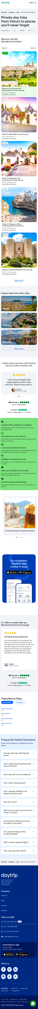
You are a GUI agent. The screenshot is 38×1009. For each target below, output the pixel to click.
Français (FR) (4, 990)
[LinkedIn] (15, 969)
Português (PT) (15, 990)
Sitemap (4, 910)
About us (4, 895)
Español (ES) (14, 988)
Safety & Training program (8, 1001)
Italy (18, 12)
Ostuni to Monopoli (7, 718)
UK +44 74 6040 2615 (11, 931)
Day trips (4, 12)
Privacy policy (23, 999)
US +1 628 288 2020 (10, 926)
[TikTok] (9, 976)
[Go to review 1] (15, 396)
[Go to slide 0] (16, 537)
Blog (2, 900)
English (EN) (4, 988)
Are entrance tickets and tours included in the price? (17, 822)
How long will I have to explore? (17, 774)
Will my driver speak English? (16, 842)
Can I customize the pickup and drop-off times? (17, 765)
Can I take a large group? (15, 783)
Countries (12, 12)
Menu (32, 2)
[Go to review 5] (22, 396)
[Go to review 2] (17, 396)
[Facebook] (3, 969)
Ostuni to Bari (5, 713)
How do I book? (10, 802)
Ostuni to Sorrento (7, 708)
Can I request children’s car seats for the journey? (15, 792)
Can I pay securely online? (15, 851)
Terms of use (4, 999)
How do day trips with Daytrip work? (16, 754)
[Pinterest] (3, 976)
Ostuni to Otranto (6, 723)
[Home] (6, 3)
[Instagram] (9, 969)
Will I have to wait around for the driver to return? (18, 811)
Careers (4, 905)
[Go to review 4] (20, 396)
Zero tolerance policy (23, 1001)
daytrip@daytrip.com (11, 936)
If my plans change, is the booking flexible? (14, 833)
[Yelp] (15, 976)
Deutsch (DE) (24, 988)
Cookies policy (14, 999)
